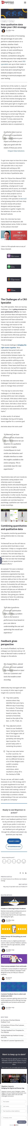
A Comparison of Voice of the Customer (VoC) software (12, 1026)
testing (11, 21)
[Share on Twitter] (23, 873)
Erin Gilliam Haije (10, 30)
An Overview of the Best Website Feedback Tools (10, 1021)
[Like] (18, 861)
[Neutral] (14, 861)
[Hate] (4, 861)
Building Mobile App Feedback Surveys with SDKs (12, 1036)
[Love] (23, 861)
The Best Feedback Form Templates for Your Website (12, 1031)
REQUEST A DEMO (14, 841)
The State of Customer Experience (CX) (12, 1040)
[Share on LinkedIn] (26, 873)
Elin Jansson (9, 977)
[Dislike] (9, 861)
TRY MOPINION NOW (14, 846)
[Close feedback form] (24, 1071)
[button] (25, 2)
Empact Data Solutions (16, 151)
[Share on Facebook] (20, 873)
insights (4, 21)
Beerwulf (23, 199)
